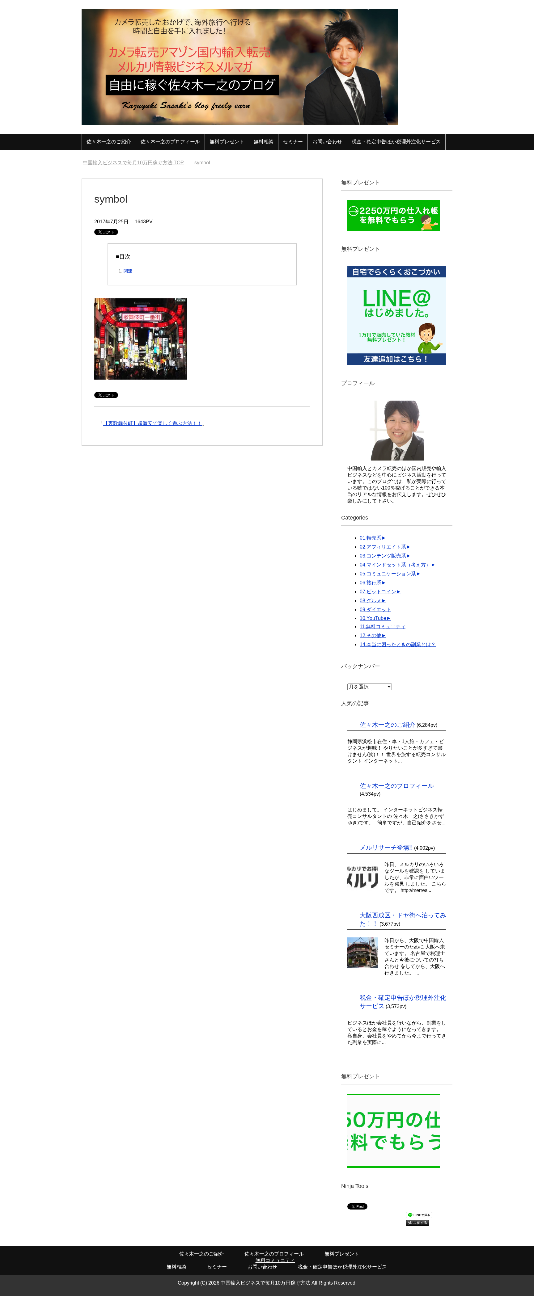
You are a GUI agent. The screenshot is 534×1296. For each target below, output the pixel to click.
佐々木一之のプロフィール (170, 141)
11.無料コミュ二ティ (382, 626)
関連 (128, 270)
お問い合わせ (327, 141)
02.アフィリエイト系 (383, 546)
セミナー (293, 141)
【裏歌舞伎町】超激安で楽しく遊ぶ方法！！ (152, 423)
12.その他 (370, 635)
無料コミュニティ (275, 1260)
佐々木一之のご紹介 (109, 141)
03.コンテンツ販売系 (383, 555)
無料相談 (263, 141)
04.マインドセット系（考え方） (395, 564)
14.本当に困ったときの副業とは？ (398, 644)
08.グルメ (370, 600)
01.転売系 (370, 538)
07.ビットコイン (378, 591)
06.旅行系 (370, 582)
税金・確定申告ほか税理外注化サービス (396, 141)
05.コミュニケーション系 (388, 573)
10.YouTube (373, 618)
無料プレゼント (227, 141)
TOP (137, 162)
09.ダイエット (375, 609)
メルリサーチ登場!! (386, 847)
